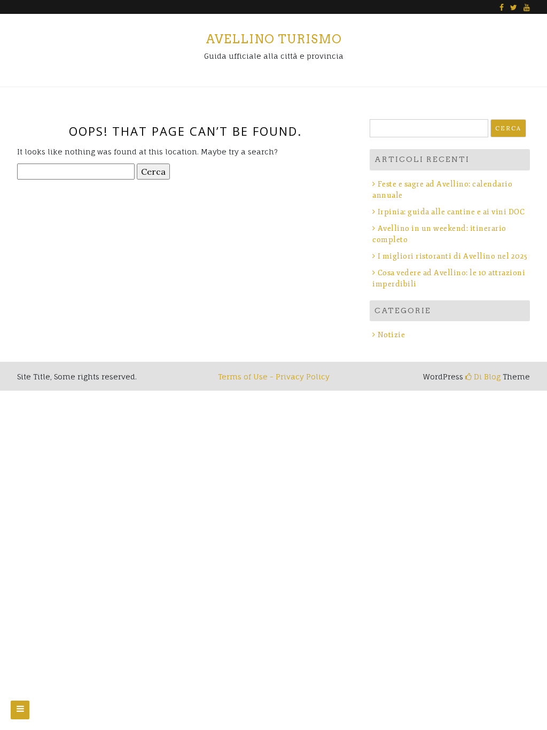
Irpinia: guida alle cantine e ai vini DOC (451, 211)
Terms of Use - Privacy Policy (274, 376)
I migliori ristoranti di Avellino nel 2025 (453, 256)
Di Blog (486, 376)
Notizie (391, 334)
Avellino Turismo (274, 39)
